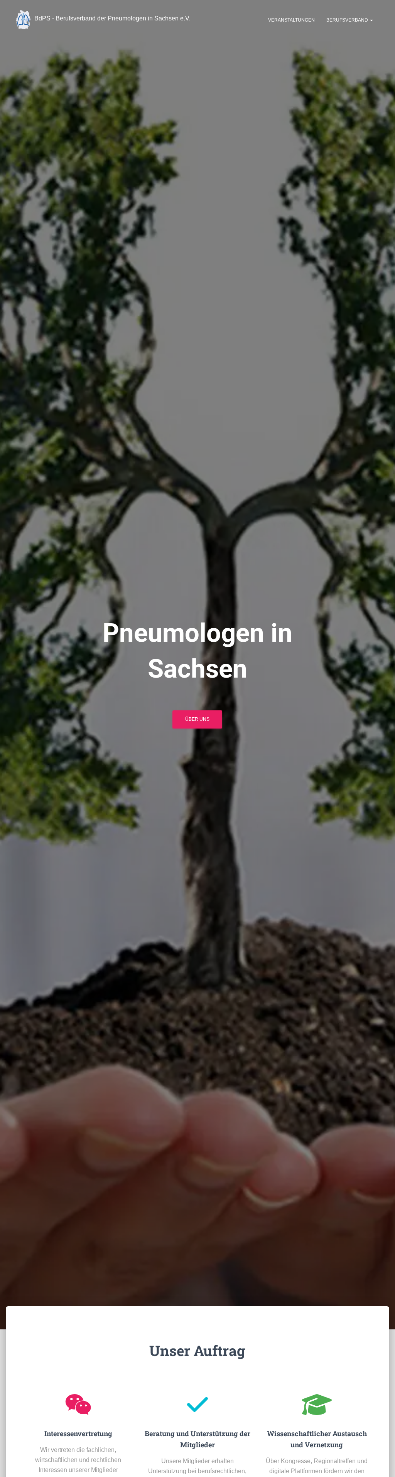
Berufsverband (347, 20)
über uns (197, 719)
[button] (371, 20)
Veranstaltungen (291, 20)
